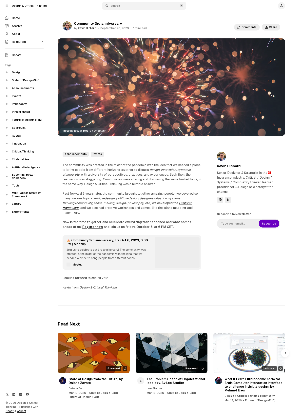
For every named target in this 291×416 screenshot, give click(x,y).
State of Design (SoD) (103, 392)
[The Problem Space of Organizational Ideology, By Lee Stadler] (171, 353)
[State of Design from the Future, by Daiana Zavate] (93, 353)
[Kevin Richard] (67, 25)
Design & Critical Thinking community (249, 395)
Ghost (10, 411)
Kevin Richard (87, 28)
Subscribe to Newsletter (234, 214)
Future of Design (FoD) (84, 397)
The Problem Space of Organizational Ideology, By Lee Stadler (176, 381)
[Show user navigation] (281, 5)
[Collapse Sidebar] (6, 5)
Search (115, 5)
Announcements (76, 154)
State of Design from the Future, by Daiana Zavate (96, 381)
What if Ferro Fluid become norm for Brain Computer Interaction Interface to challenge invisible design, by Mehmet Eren (253, 384)
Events (97, 154)
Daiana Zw (76, 388)
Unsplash (100, 130)
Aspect (21, 411)
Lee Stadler (154, 388)
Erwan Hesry (82, 130)
